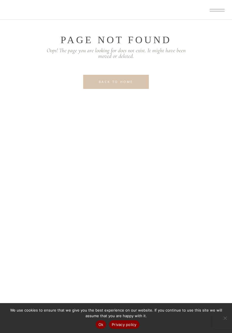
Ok (101, 324)
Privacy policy (124, 324)
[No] (225, 318)
